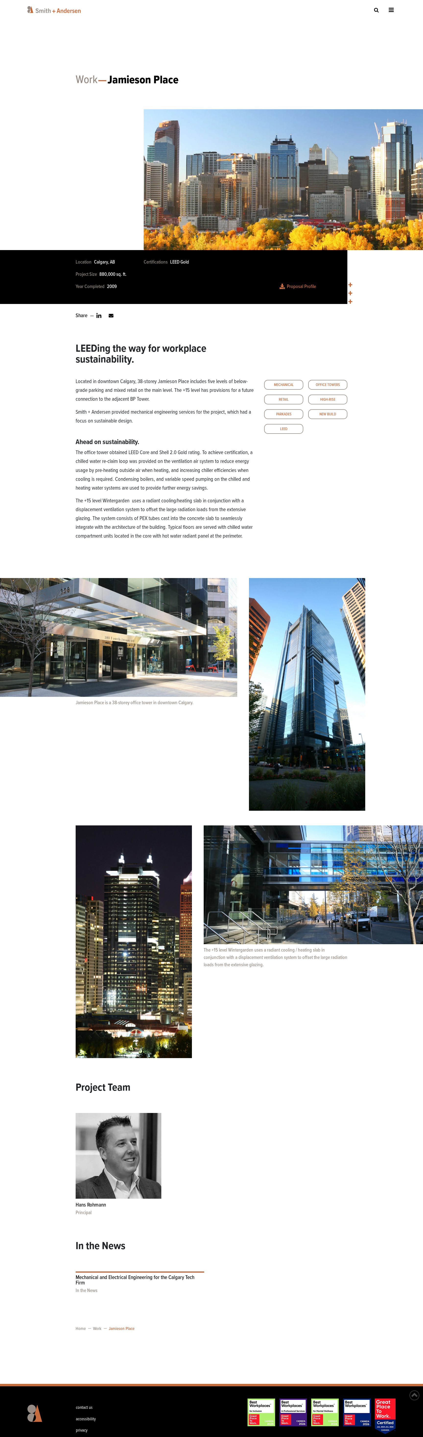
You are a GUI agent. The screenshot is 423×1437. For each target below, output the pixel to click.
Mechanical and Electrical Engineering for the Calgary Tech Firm (135, 1280)
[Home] (54, 9)
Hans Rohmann (91, 1205)
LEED (283, 429)
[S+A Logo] (42, 1417)
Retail (284, 399)
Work (87, 80)
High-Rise (327, 399)
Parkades (284, 414)
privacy (81, 1430)
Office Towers (328, 384)
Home (81, 1329)
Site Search (376, 9)
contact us (84, 1408)
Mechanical (284, 384)
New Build (327, 414)
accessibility (86, 1419)
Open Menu (391, 10)
